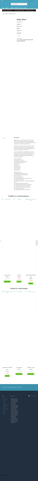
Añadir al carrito (7, 281)
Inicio (3, 7)
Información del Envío (6, 409)
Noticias (20, 7)
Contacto (25, 7)
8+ (24, 39)
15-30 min (10, 13)
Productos (6, 7)
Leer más (19, 281)
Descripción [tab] (4, 137)
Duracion (6, 13)
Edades (32, 39)
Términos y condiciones (6, 404)
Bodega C (26, 39)
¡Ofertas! (12, 7)
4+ (23, 39)
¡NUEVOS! (16, 7)
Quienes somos (5, 408)
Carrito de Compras (5, 398)
